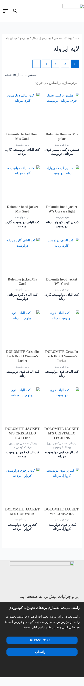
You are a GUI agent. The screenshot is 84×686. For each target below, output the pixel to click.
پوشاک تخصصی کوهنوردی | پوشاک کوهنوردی (45, 38)
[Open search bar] (15, 11)
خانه (76, 38)
